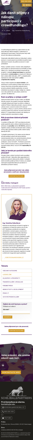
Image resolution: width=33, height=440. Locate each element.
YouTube (7, 418)
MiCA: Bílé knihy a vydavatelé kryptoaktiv (13, 186)
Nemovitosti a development (13, 289)
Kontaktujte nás (16, 330)
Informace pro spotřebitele (7, 434)
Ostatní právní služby (11, 297)
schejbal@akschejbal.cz (14, 407)
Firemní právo (8, 285)
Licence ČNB (7, 274)
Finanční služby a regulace (13, 282)
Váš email (6, 309)
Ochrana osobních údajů (21, 434)
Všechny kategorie (10, 270)
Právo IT (6, 293)
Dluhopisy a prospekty (11, 278)
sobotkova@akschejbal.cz (14, 257)
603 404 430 (9, 411)
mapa (29, 424)
